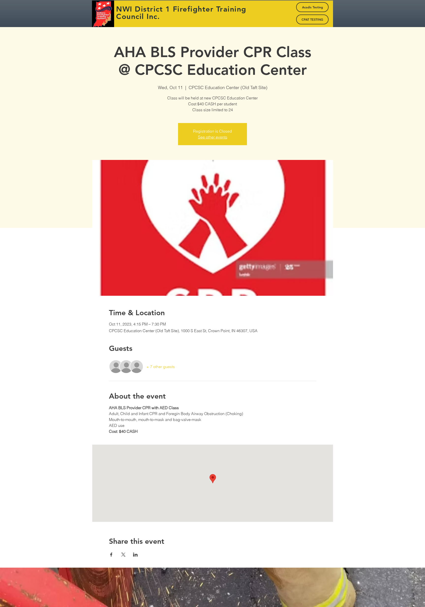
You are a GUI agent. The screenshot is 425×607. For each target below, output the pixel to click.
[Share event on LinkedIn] (135, 555)
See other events (212, 137)
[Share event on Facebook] (111, 555)
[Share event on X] (123, 555)
